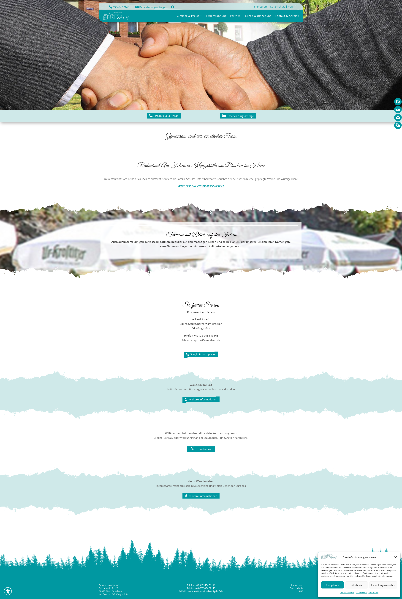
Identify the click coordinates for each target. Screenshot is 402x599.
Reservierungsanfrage (152, 7)
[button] (395, 557)
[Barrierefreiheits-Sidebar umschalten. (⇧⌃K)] (8, 591)
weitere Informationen (203, 399)
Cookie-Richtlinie (347, 592)
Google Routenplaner (202, 354)
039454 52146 (120, 7)
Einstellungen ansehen (383, 585)
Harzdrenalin (204, 449)
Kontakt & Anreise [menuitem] (287, 16)
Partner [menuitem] (235, 16)
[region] (201, 55)
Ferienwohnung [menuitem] (216, 16)
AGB (290, 6)
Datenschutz (361, 592)
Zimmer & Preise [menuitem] (188, 16)
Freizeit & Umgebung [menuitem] (258, 16)
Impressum (373, 592)
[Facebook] (172, 7)
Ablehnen (356, 585)
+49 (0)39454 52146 (205, 585)
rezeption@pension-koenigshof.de (205, 591)
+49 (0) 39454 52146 (165, 116)
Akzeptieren (332, 585)
